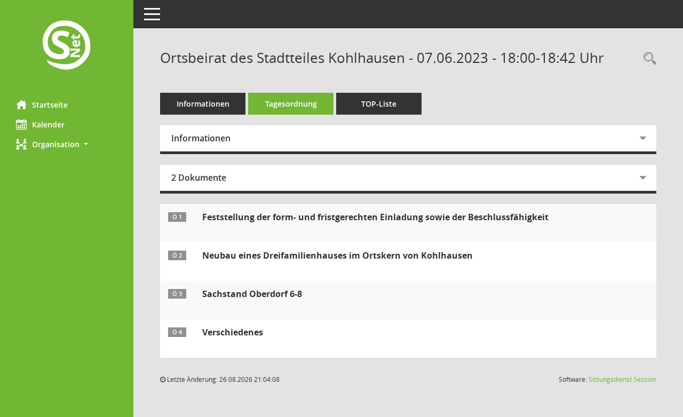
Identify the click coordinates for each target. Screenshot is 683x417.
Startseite (50, 105)
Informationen (203, 104)
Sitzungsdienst (622, 379)
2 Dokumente (198, 177)
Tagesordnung (291, 104)
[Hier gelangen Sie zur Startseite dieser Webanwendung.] (66, 46)
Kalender (48, 124)
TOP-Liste (378, 104)
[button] (66, 144)
